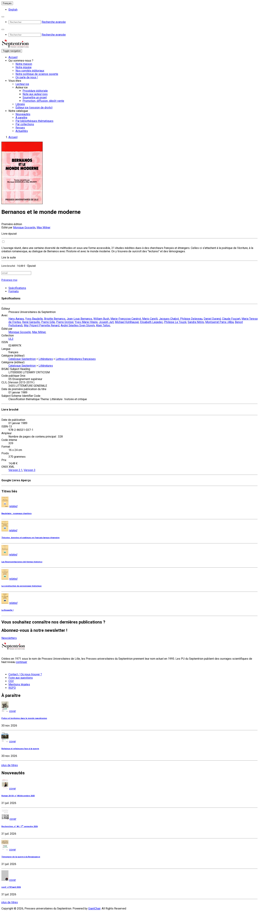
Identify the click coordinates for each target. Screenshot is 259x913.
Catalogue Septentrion (22, 359)
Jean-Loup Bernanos (79, 318)
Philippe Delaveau (191, 318)
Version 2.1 (15, 470)
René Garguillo (31, 322)
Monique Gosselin (24, 227)
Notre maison (24, 64)
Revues (20, 127)
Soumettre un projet (35, 97)
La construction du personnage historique (21, 586)
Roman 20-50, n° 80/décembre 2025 (18, 796)
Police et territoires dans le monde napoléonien (24, 718)
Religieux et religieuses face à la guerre (20, 749)
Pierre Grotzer (64, 322)
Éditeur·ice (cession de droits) (34, 107)
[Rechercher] (2, 16)
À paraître (21, 117)
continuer (21, 662)
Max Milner (43, 227)
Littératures (46, 359)
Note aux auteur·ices (35, 94)
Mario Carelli (150, 318)
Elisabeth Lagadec (151, 322)
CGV (11, 681)
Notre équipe (24, 67)
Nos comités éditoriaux (30, 70)
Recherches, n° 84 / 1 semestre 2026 (19, 826)
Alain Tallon (103, 325)
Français (7, 3)
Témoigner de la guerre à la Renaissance (20, 857)
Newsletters (9, 638)
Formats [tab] (13, 291)
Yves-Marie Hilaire (86, 322)
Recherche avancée (54, 22)
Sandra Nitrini (196, 322)
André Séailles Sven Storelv (78, 325)
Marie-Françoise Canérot (125, 318)
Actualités (22, 131)
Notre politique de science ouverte (37, 74)
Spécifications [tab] (17, 288)
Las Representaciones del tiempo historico (21, 562)
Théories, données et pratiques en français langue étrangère (30, 538)
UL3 (10, 339)
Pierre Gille (48, 322)
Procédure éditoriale (35, 90)
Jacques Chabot (169, 318)
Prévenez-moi (9, 280)
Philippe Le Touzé (175, 322)
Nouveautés (23, 114)
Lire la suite (8, 257)
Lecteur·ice (22, 84)
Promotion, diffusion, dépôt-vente (43, 101)
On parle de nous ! (27, 77)
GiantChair (94, 908)
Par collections (25, 124)
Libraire (20, 104)
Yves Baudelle (34, 318)
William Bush (101, 318)
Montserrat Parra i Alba (219, 322)
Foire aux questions (20, 677)
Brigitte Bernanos (54, 318)
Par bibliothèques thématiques (34, 121)
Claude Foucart (231, 318)
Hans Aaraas (16, 318)
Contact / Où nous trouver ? (25, 674)
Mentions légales (19, 684)
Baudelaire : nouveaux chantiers (16, 513)
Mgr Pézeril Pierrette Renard (41, 325)
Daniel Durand (212, 318)
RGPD (12, 687)
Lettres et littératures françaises (76, 359)
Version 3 (29, 470)
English (12, 9)
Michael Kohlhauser (127, 322)
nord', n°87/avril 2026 (11, 887)
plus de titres (9, 765)
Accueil (12, 57)
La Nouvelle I (7, 610)
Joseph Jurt (106, 322)
